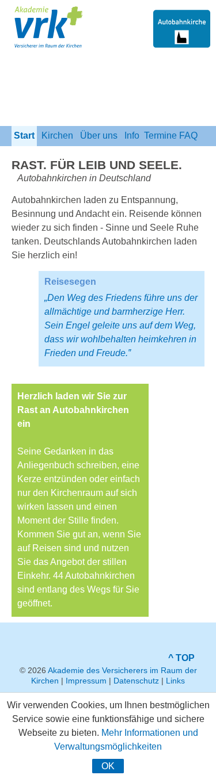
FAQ (188, 135)
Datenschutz (136, 680)
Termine (160, 135)
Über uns (99, 135)
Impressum (86, 680)
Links (175, 680)
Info (132, 135)
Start (24, 135)
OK (108, 766)
